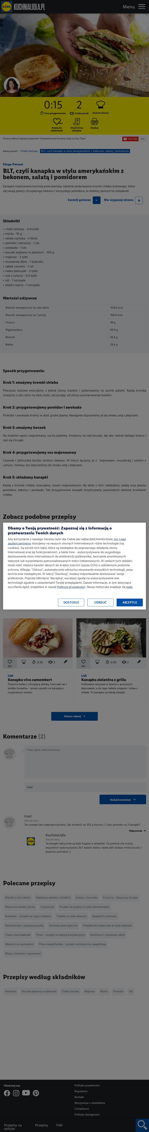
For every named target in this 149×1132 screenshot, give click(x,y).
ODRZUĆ (100, 602)
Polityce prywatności (71, 587)
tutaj (129, 587)
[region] (74, 566)
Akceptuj (130, 602)
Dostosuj (71, 602)
